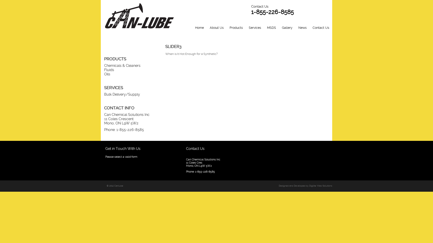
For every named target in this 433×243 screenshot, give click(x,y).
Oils (107, 74)
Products (236, 27)
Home (199, 27)
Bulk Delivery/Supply (122, 94)
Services (255, 27)
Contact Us (321, 27)
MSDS (271, 27)
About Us (217, 27)
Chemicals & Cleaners (122, 65)
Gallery (287, 27)
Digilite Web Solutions (320, 185)
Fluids (109, 70)
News (302, 27)
